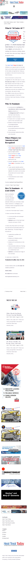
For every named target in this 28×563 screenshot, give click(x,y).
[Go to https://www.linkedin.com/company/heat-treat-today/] (12, 551)
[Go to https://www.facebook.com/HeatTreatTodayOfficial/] (14, 551)
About (3, 530)
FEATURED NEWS (8, 22)
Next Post (23, 291)
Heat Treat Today (14, 185)
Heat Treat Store (6, 524)
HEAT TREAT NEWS (18, 22)
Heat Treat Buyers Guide (8, 523)
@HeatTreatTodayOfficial (16, 182)
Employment (5, 538)
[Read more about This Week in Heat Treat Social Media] (15, 307)
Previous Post (8, 291)
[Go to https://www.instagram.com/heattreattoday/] (16, 551)
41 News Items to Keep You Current (14, 342)
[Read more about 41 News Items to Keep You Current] (15, 335)
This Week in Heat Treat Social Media (14, 314)
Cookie (4, 536)
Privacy (4, 534)
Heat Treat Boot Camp (7, 521)
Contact (4, 532)
